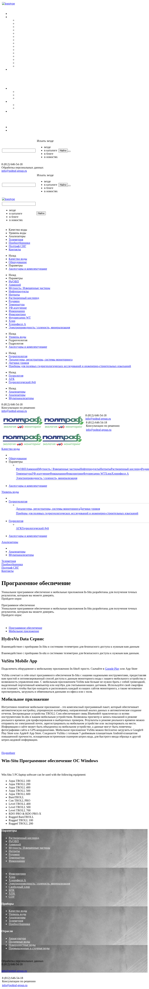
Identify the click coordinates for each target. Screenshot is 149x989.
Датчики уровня (26, 94)
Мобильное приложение (24, 631)
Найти (63, 150)
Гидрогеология (18, 88)
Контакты (7, 78)
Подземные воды (19, 941)
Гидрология (16, 101)
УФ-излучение (25, 46)
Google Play (112, 668)
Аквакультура (17, 938)
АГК (19, 104)
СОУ (12, 896)
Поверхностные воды (22, 945)
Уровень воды (10, 82)
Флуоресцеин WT (27, 56)
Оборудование (18, 13)
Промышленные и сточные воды (29, 948)
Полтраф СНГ (10, 117)
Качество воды (10, 7)
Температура (24, 43)
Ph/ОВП (21, 20)
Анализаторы (9, 120)
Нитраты (21, 33)
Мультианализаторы (21, 130)
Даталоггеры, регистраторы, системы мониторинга (48, 91)
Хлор (19, 59)
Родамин (21, 39)
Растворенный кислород (31, 36)
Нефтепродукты (26, 30)
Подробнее (8, 752)
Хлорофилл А (24, 62)
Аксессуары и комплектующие (28, 69)
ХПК (12, 893)
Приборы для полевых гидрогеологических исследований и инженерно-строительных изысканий (77, 98)
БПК (12, 890)
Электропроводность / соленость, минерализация (46, 66)
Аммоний (22, 23)
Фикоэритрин (24, 53)
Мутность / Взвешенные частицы (36, 26)
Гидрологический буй (29, 108)
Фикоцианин (24, 49)
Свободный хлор (19, 886)
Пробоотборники (12, 75)
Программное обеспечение (25, 627)
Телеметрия (8, 136)
